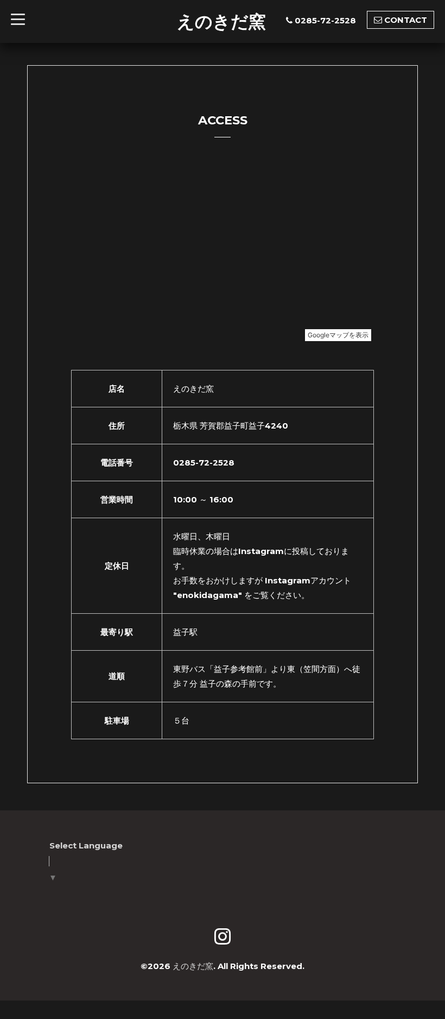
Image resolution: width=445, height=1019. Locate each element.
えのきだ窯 (221, 21)
